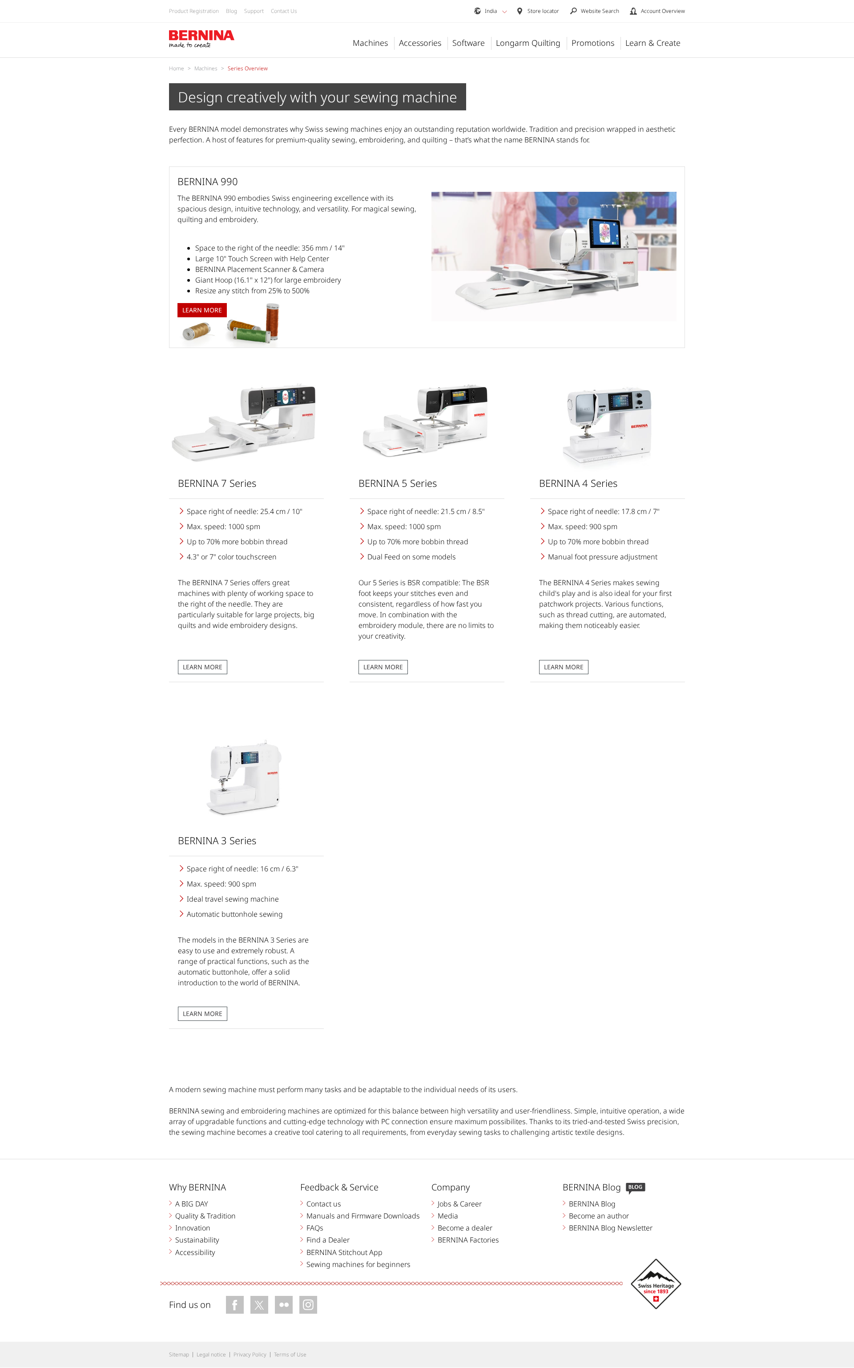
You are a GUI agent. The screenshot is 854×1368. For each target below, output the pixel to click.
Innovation (192, 1228)
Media (448, 1216)
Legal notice (211, 1354)
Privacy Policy (250, 1354)
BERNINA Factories (468, 1240)
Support (254, 11)
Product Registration (194, 11)
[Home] (202, 39)
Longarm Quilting (528, 42)
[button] (504, 11)
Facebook (235, 1305)
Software (468, 42)
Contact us (323, 1204)
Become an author (599, 1216)
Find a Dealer (328, 1240)
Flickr (284, 1305)
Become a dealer (465, 1228)
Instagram (308, 1305)
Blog (231, 11)
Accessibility (195, 1252)
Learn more (202, 667)
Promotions (593, 42)
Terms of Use (290, 1354)
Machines (370, 42)
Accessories (420, 42)
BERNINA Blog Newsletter (611, 1228)
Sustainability (197, 1240)
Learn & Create (653, 42)
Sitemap (179, 1354)
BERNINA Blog (592, 1204)
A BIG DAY (191, 1204)
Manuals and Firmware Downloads (363, 1216)
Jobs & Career (460, 1204)
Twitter (259, 1305)
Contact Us (284, 11)
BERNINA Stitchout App (344, 1252)
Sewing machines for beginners (358, 1264)
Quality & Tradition (205, 1216)
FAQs (314, 1228)
